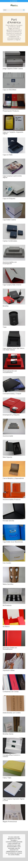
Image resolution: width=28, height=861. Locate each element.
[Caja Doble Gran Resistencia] (14, 540)
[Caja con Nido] (14, 153)
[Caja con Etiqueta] (14, 197)
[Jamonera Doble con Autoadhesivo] (14, 646)
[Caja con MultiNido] (14, 88)
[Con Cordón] (14, 561)
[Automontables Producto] (14, 498)
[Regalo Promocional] (14, 820)
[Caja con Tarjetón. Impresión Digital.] (14, 130)
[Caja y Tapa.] (14, 776)
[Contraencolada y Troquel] (14, 392)
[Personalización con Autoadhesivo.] (14, 369)
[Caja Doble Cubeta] (14, 218)
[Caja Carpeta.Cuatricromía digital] (14, 174)
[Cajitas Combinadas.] (14, 239)
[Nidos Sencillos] (14, 582)
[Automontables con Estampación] (14, 260)
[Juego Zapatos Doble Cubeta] (14, 67)
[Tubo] (14, 325)
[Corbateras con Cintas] (14, 690)
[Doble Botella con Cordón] (14, 711)
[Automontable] (14, 434)
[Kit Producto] (14, 603)
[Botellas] (14, 304)
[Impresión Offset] (14, 668)
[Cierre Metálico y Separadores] (14, 476)
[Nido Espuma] (14, 455)
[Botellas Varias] (14, 732)
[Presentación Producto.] (14, 109)
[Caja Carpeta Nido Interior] (14, 283)
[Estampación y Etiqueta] (14, 413)
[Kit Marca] (14, 625)
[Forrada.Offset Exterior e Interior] (14, 753)
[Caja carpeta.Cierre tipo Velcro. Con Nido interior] (14, 346)
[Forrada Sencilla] (14, 519)
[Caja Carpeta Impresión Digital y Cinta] (14, 797)
